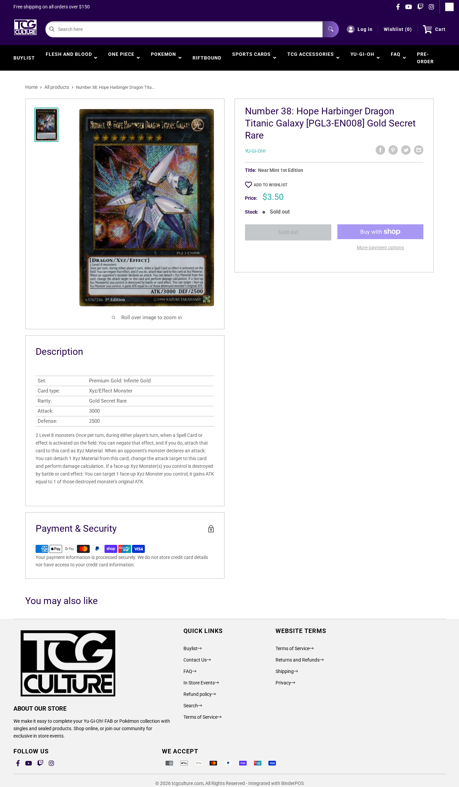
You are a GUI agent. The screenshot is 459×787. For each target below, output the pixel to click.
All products (56, 87)
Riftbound (207, 58)
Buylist (24, 58)
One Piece (121, 57)
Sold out (288, 232)
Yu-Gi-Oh (362, 57)
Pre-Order (425, 57)
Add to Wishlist (270, 185)
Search (190, 705)
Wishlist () (398, 29)
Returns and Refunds (298, 660)
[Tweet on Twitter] (406, 150)
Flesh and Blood (69, 57)
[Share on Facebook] (380, 150)
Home (31, 87)
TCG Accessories (310, 57)
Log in (365, 29)
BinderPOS (292, 783)
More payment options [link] (380, 247)
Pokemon (163, 57)
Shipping (285, 671)
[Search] (331, 29)
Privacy (283, 682)
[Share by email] (418, 150)
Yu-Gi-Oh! (255, 151)
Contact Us (195, 660)
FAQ (396, 57)
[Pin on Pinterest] (393, 150)
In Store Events (199, 682)
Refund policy (197, 694)
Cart (440, 29)
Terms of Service (200, 717)
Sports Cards (251, 57)
